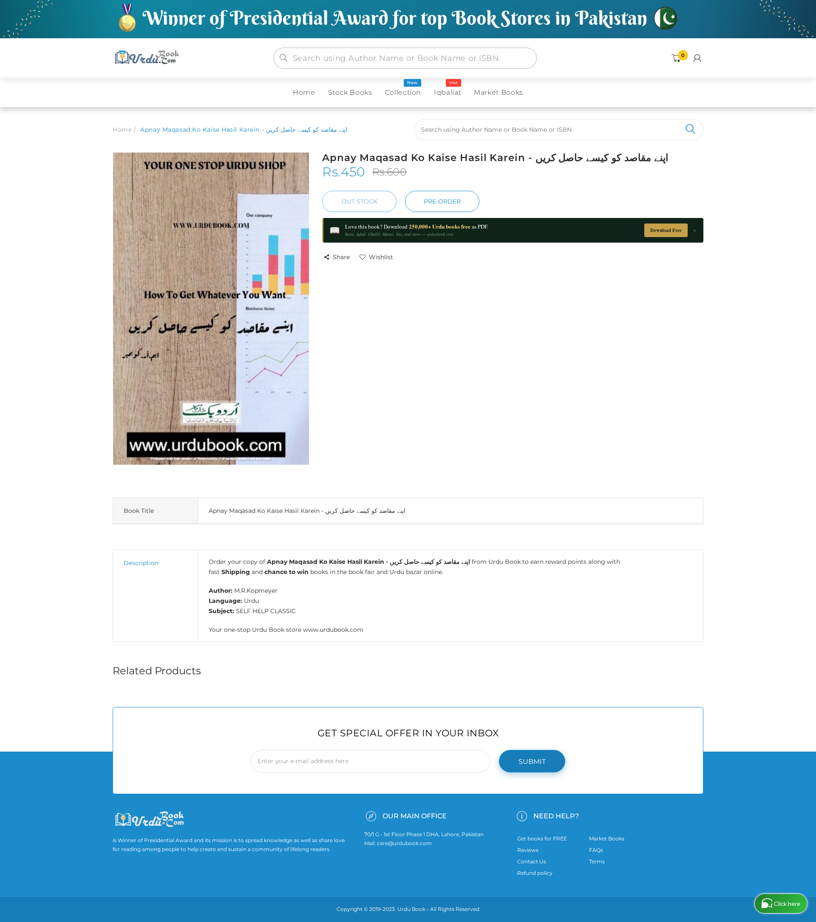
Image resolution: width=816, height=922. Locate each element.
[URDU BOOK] (148, 58)
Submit (532, 762)
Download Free (666, 230)
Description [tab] (141, 563)
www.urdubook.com (333, 630)
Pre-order (442, 201)
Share (341, 257)
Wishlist (381, 257)
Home (122, 129)
